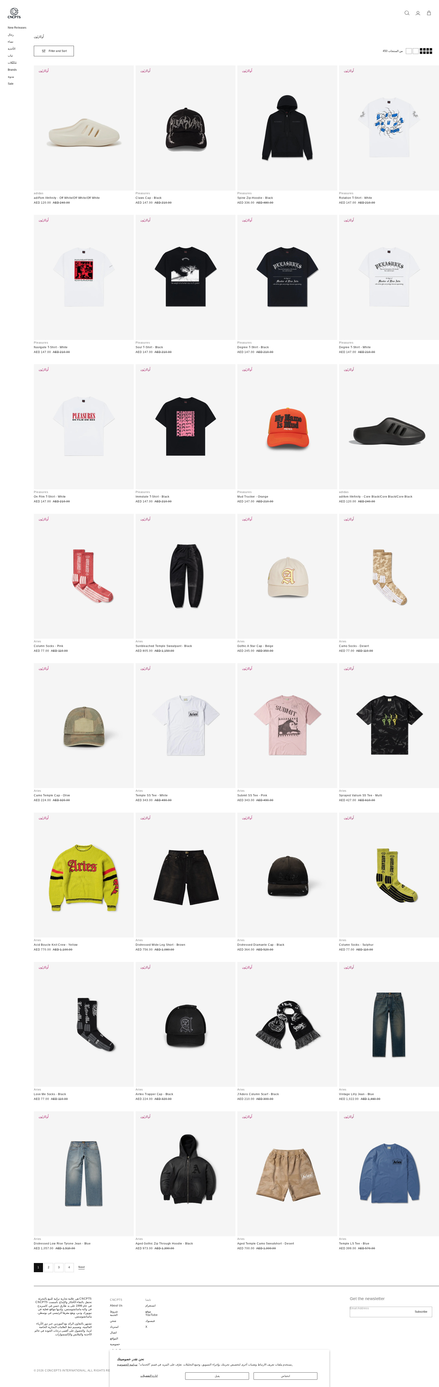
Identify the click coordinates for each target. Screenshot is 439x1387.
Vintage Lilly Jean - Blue (356, 1094)
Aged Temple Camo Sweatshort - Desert (265, 1243)
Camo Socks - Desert (354, 646)
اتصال (113, 1332)
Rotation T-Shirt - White (355, 197)
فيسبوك (150, 1320)
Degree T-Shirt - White (355, 347)
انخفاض (285, 1376)
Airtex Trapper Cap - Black (154, 1094)
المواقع (114, 1338)
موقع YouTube (151, 1313)
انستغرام (150, 1305)
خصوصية (115, 1344)
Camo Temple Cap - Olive (52, 795)
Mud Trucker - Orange (252, 496)
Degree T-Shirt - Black (253, 347)
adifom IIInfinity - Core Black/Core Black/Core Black (375, 496)
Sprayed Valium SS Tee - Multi (360, 795)
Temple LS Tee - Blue (354, 1243)
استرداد (114, 1326)
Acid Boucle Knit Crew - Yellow (56, 944)
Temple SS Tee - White (152, 795)
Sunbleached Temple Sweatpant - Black (164, 646)
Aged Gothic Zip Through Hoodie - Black (164, 1243)
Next (81, 1267)
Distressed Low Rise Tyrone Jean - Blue (62, 1243)
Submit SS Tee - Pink (252, 795)
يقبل (217, 1376)
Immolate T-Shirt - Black (152, 496)
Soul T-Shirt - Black (149, 347)
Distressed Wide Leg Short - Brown (160, 944)
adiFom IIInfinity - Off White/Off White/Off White (67, 197)
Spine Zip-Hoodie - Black (255, 197)
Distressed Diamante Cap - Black (260, 944)
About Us (116, 1305)
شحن (113, 1320)
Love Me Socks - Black (50, 1094)
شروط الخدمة (114, 1313)
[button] (407, 13)
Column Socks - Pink (48, 646)
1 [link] (38, 1267)
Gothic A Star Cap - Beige (255, 646)
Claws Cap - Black (149, 197)
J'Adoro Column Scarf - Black (258, 1094)
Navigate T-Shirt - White (51, 347)
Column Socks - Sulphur (356, 944)
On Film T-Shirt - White (50, 496)
